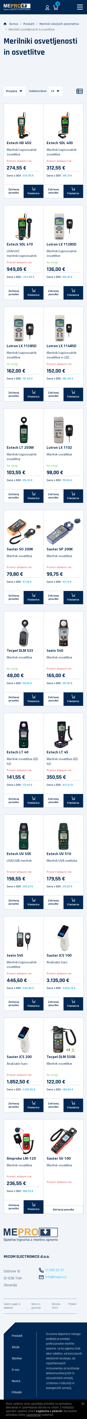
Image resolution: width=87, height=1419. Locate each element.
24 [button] (52, 91)
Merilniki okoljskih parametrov (59, 24)
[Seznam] (79, 91)
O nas (15, 1370)
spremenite (33, 1415)
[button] (47, 7)
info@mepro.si (56, 1277)
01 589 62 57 (54, 1270)
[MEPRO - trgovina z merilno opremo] (17, 7)
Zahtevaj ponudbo (13, 191)
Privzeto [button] (11, 91)
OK (83, 1404)
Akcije (15, 1347)
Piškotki (72, 1304)
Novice (16, 1381)
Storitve (17, 1358)
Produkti (28, 24)
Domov (14, 24)
